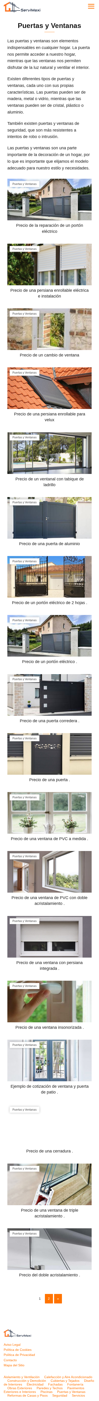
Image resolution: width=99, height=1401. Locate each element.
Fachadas (55, 1384)
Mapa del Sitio (14, 1365)
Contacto (10, 1360)
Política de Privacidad (19, 1355)
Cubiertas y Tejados (65, 1381)
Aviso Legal (12, 1344)
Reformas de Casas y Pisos (27, 1395)
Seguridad (59, 1395)
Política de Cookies (18, 1350)
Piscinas (46, 1392)
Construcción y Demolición (26, 1381)
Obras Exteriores (19, 1388)
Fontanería (75, 1384)
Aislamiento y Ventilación (22, 1377)
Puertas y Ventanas (71, 1392)
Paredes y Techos (50, 1388)
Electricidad (35, 1384)
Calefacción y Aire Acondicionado (68, 1377)
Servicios (78, 1395)
